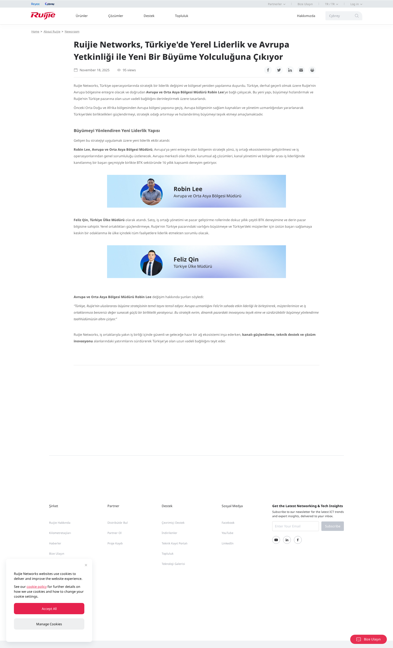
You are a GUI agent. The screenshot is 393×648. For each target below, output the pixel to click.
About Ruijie (52, 31)
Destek (149, 16)
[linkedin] (290, 70)
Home (35, 31)
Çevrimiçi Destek (173, 523)
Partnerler (275, 4)
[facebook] (268, 70)
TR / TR (330, 4)
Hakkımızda (306, 16)
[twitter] (279, 70)
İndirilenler (169, 533)
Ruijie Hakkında (59, 523)
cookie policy (37, 586)
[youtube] (276, 540)
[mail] (301, 70)
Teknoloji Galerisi (173, 564)
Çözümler (115, 16)
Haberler (55, 543)
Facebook (228, 523)
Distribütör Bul (117, 523)
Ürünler (82, 16)
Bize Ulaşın (305, 4)
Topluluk (181, 16)
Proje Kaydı (115, 543)
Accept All (49, 608)
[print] (312, 70)
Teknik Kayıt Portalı (174, 543)
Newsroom (72, 31)
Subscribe (332, 526)
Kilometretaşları (60, 533)
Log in (354, 4)
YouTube (227, 533)
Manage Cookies (49, 624)
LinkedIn (228, 543)
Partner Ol (114, 533)
